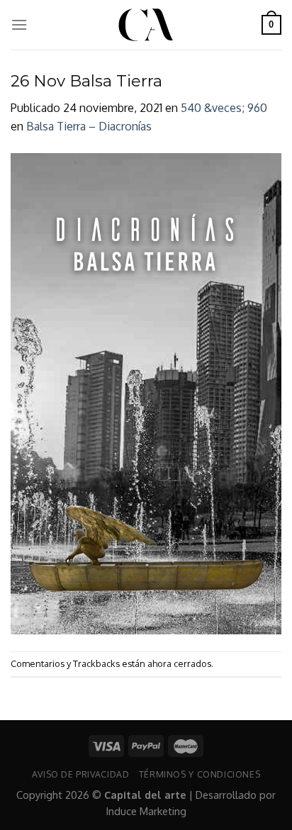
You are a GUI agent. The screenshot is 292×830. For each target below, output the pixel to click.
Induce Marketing (146, 810)
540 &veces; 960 (224, 108)
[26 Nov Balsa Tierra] (146, 393)
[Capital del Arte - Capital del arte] (146, 25)
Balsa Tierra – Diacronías (89, 126)
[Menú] (19, 24)
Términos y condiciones (199, 774)
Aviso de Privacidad (81, 774)
